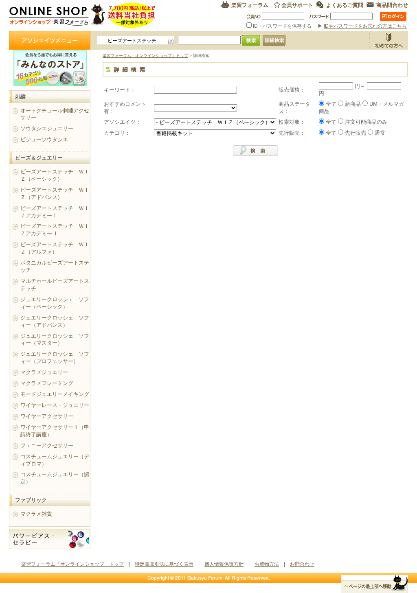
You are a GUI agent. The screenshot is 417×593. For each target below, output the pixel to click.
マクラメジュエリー (44, 372)
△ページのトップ (374, 584)
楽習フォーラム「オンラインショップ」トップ (145, 55)
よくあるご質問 (344, 4)
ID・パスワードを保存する (282, 26)
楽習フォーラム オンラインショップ (82, 15)
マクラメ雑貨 (36, 514)
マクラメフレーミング (46, 383)
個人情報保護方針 (224, 564)
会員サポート (297, 4)
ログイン (393, 16)
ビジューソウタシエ (44, 139)
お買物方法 (388, 40)
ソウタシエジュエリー (46, 128)
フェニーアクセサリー (46, 445)
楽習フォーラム (249, 4)
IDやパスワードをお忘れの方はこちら (365, 26)
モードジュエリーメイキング (54, 394)
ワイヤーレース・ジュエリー (54, 405)
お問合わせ (302, 564)
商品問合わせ (392, 4)
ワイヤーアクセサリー (46, 416)
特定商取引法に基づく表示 (164, 564)
